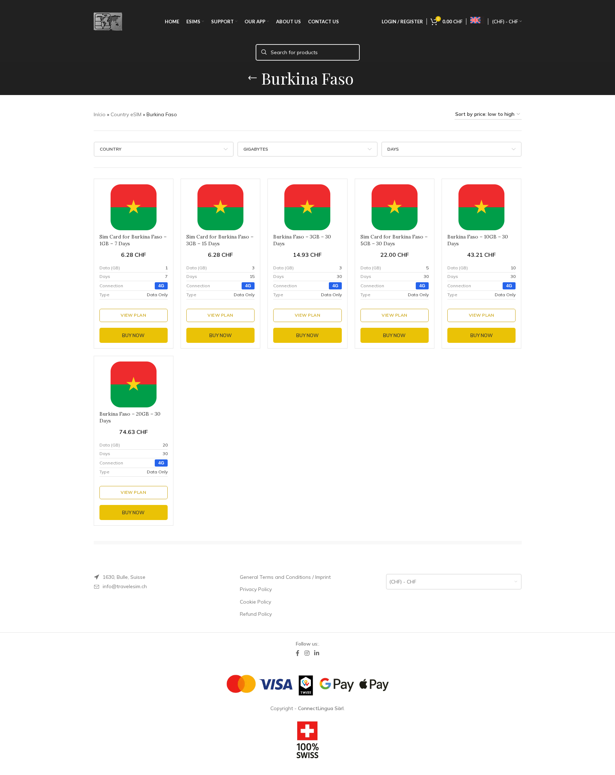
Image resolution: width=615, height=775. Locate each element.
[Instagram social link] (307, 653)
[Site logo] (108, 21)
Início (100, 114)
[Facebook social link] (297, 653)
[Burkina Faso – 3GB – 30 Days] (307, 207)
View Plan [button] (133, 315)
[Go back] (252, 78)
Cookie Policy (255, 602)
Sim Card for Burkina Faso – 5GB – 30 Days (394, 240)
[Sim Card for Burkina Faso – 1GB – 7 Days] (133, 207)
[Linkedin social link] (317, 653)
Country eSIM (126, 114)
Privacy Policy (256, 589)
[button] (161, 285)
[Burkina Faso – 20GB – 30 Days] (133, 384)
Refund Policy (256, 614)
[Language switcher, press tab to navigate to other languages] (477, 20)
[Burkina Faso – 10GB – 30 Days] (481, 207)
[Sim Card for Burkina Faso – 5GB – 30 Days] (394, 207)
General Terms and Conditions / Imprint (285, 577)
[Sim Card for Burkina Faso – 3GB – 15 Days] (220, 207)
